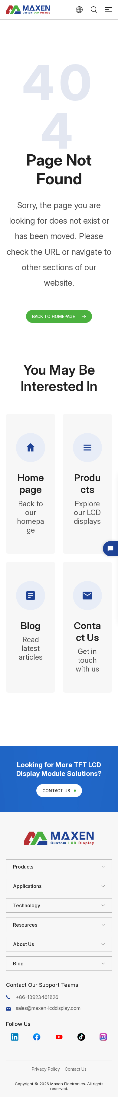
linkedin (14, 1037)
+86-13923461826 (37, 997)
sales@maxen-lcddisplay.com (48, 1008)
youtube (59, 1037)
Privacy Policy (46, 1069)
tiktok (81, 1037)
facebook (37, 1037)
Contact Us (56, 790)
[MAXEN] (28, 9)
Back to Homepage (53, 316)
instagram (103, 1037)
